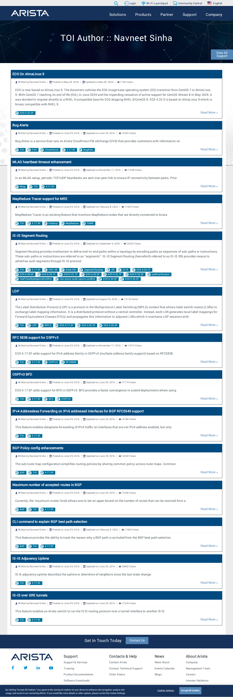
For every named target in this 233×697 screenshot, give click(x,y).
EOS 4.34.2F (132, 279)
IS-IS (125, 270)
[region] (116, 691)
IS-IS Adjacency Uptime (30, 558)
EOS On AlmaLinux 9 (28, 74)
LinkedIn (38, 668)
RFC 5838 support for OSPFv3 (35, 337)
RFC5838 (71, 362)
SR (113, 270)
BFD (51, 399)
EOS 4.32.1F (115, 274)
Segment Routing (93, 270)
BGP (22, 472)
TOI (22, 150)
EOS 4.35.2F (89, 325)
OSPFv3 (53, 362)
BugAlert (88, 150)
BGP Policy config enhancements (37, 448)
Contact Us (137, 640)
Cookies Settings (165, 690)
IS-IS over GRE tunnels (30, 595)
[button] (116, 3)
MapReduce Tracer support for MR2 (39, 199)
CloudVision (52, 150)
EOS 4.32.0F (27, 113)
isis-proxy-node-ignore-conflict (77, 279)
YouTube (51, 668)
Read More (208, 112)
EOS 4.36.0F (111, 325)
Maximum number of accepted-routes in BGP (47, 485)
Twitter (26, 668)
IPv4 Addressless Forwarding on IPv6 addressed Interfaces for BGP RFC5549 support (78, 411)
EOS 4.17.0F (67, 325)
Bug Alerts (20, 125)
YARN (90, 223)
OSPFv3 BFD (22, 374)
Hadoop (53, 223)
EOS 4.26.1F (143, 270)
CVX (34, 150)
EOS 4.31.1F (71, 274)
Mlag (22, 186)
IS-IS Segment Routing (29, 235)
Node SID (71, 270)
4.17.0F (71, 150)
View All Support (222, 54)
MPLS (48, 325)
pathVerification (161, 274)
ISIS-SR (53, 270)
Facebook (13, 668)
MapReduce (72, 223)
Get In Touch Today (103, 641)
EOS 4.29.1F (49, 274)
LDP (15, 291)
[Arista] (30, 13)
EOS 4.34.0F (110, 279)
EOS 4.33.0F (137, 274)
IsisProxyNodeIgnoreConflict (36, 279)
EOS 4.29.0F (27, 274)
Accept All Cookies (190, 690)
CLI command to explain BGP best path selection (49, 521)
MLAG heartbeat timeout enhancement (41, 162)
